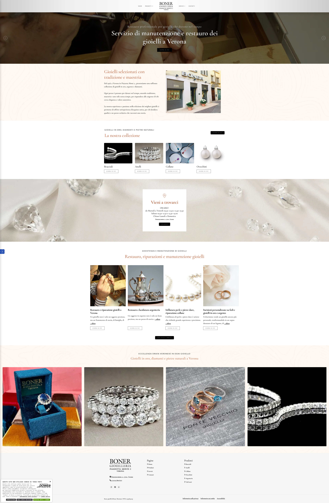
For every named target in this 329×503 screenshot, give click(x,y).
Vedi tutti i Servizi (164, 337)
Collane (169, 166)
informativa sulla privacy (28, 496)
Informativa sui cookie (208, 498)
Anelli (138, 166)
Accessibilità (221, 498)
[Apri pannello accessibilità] (2, 251)
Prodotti (151, 468)
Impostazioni (11, 499)
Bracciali (108, 166)
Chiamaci (164, 224)
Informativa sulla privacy (191, 498)
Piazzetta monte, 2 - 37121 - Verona (164, 219)
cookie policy (45, 496)
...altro (93, 323)
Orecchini (202, 166)
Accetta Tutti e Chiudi (41, 499)
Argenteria (189, 478)
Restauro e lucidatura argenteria (144, 309)
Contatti (151, 475)
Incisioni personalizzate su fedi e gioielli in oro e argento (219, 311)
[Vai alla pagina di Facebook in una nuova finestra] (115, 487)
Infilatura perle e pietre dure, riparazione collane (180, 311)
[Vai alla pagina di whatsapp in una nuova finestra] (118, 487)
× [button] (50, 481)
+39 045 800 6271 (116, 480)
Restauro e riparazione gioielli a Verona (105, 311)
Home (150, 464)
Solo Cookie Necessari (24, 499)
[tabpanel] (164, 38)
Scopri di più (164, 49)
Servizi (150, 471)
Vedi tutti (188, 482)
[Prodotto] (118, 153)
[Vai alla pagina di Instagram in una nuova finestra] (111, 487)
